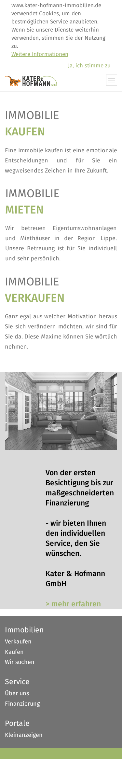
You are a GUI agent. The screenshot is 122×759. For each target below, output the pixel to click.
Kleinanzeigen (24, 735)
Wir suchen (19, 662)
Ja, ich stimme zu (89, 66)
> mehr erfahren (73, 604)
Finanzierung (22, 704)
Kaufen (14, 652)
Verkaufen (18, 642)
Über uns (17, 694)
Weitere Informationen (39, 54)
